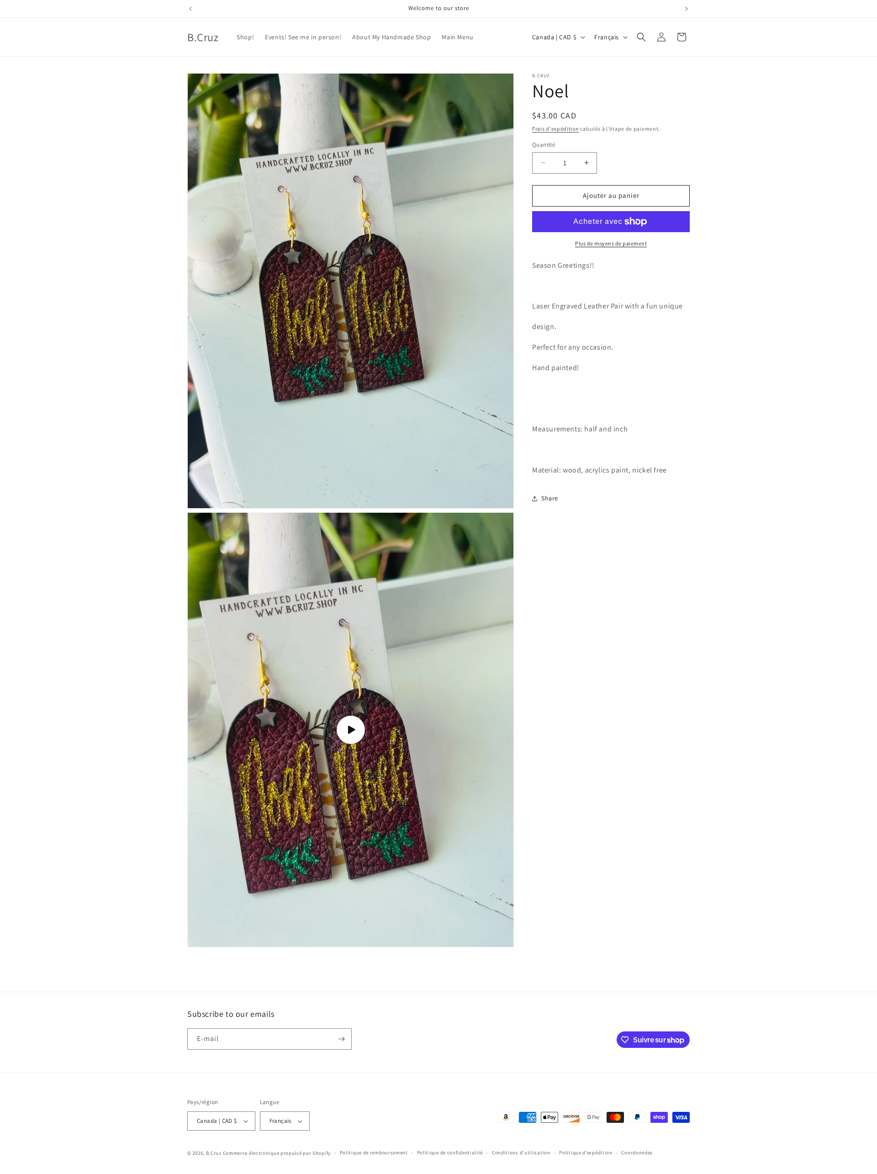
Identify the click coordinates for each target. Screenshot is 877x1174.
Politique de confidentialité (450, 1152)
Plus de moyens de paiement (611, 243)
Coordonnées (637, 1152)
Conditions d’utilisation (521, 1152)
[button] (641, 37)
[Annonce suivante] (686, 8)
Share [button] (549, 498)
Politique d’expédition (585, 1152)
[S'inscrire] (341, 1039)
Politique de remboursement (374, 1152)
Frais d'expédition (555, 128)
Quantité (543, 145)
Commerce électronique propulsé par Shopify (277, 1153)
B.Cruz (214, 1153)
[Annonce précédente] (190, 8)
